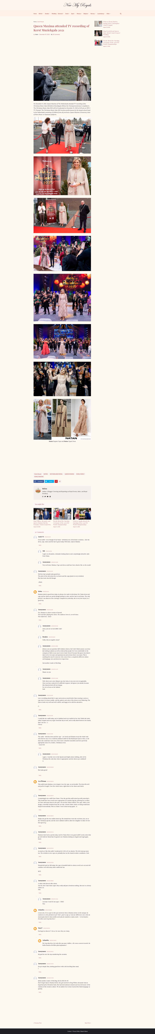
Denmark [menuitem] (60, 13)
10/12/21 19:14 (50, 963)
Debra (40, 591)
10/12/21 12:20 (54, 562)
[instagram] (42, 497)
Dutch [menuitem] (67, 13)
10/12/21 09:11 (46, 928)
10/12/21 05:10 (54, 626)
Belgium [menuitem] (86, 13)
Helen (44, 488)
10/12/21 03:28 (50, 767)
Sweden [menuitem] (47, 13)
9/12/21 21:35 (48, 536)
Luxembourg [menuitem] (100, 13)
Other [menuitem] (108, 13)
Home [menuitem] (35, 13)
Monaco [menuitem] (79, 13)
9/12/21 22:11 (46, 591)
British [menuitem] (40, 13)
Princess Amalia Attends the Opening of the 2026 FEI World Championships (81, 523)
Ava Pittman (42, 781)
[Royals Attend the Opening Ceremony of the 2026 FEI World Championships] (98, 43)
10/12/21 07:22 (50, 848)
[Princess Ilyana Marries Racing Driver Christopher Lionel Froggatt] (98, 24)
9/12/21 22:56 (49, 551)
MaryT (40, 928)
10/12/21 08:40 (50, 880)
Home (35, 21)
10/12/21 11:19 (54, 669)
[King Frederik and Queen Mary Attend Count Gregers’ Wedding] (98, 33)
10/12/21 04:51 (50, 781)
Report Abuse (84, 1031)
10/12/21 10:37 (53, 940)
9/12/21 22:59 (50, 695)
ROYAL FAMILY (80, 474)
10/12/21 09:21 (50, 951)
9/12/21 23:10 (50, 715)
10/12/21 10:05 (54, 646)
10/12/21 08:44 (48, 910)
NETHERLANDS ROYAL (56, 474)
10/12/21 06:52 (54, 754)
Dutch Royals (40, 21)
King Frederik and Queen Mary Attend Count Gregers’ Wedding (111, 33)
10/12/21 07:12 (50, 832)
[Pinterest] (56, 481)
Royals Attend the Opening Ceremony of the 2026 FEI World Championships (61, 523)
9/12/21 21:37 (50, 571)
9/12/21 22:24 (50, 609)
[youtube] (47, 497)
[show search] (119, 13)
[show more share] (59, 481)
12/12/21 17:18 (50, 977)
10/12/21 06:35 (52, 637)
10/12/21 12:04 (54, 678)
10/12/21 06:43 (50, 815)
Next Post (87, 1023)
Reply (40, 545)
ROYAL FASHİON (38, 476)
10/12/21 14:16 (54, 899)
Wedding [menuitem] (54, 13)
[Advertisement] (62, 50)
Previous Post (38, 1023)
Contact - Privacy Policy (73, 1031)
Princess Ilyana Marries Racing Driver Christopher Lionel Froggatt (111, 23)
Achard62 (41, 910)
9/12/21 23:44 (50, 733)
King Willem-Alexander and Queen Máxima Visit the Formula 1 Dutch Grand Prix (42, 523)
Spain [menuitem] (72, 13)
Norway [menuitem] (93, 13)
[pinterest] (50, 497)
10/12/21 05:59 (50, 795)
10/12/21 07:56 (50, 862)
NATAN (46, 474)
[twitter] (45, 497)
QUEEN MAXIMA (69, 474)
